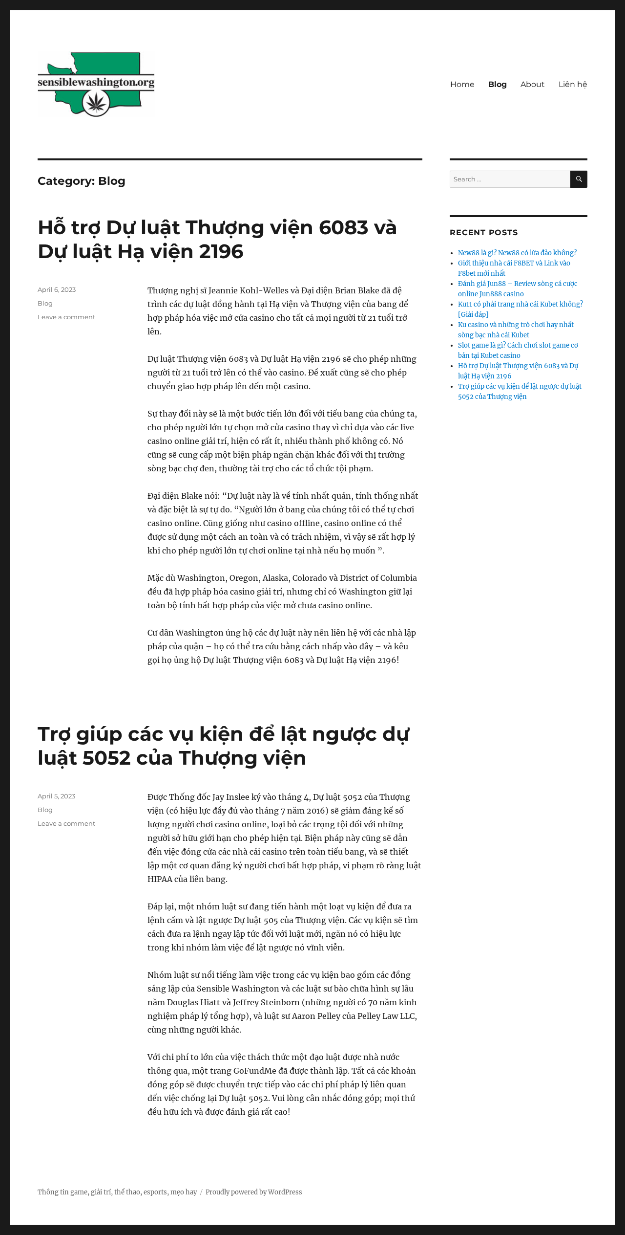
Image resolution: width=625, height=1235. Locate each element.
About (533, 84)
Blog (497, 84)
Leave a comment (66, 317)
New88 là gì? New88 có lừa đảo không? (517, 253)
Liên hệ (573, 84)
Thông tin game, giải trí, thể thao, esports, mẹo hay (117, 1192)
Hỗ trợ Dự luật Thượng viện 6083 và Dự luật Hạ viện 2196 (217, 239)
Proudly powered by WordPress (254, 1192)
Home (462, 84)
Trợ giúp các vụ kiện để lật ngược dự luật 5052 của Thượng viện (223, 746)
